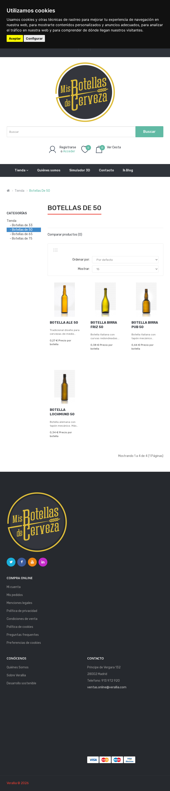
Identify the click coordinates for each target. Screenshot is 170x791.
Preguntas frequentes (23, 635)
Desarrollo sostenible (21, 683)
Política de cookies (20, 627)
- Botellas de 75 (21, 238)
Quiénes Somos (18, 667)
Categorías (17, 213)
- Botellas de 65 (21, 234)
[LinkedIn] (43, 562)
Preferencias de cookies (24, 643)
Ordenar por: (81, 259)
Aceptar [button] (15, 38)
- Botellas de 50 (21, 230)
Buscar (149, 132)
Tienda (20, 170)
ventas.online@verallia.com (106, 687)
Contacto (106, 170)
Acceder (69, 151)
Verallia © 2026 (18, 783)
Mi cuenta (14, 587)
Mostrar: (84, 269)
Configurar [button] (34, 38)
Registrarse (68, 147)
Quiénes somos (48, 170)
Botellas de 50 (39, 191)
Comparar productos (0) (65, 234)
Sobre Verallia (16, 675)
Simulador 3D (79, 170)
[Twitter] (11, 562)
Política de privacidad (22, 611)
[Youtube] (32, 562)
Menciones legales (19, 603)
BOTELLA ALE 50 (64, 323)
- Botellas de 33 (21, 225)
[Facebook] (21, 562)
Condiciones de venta (22, 619)
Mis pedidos (15, 595)
